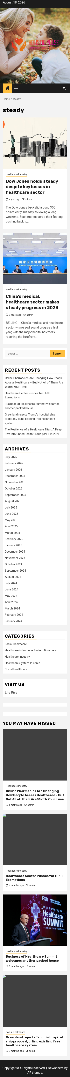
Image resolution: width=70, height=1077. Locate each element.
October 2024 (13, 564)
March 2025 (12, 533)
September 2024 (15, 570)
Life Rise (11, 692)
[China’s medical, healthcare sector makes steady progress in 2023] (35, 258)
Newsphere (56, 1068)
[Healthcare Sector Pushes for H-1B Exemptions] (35, 839)
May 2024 (11, 596)
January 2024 (13, 621)
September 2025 (15, 495)
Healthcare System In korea (22, 663)
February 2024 (14, 614)
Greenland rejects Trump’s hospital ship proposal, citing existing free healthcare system (30, 419)
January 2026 (13, 469)
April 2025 (11, 526)
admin (28, 199)
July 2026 (11, 457)
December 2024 (15, 551)
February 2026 (14, 463)
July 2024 (11, 583)
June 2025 (11, 513)
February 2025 (14, 539)
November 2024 (15, 558)
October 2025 (13, 488)
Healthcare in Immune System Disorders (30, 650)
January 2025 (13, 545)
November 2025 (15, 482)
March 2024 (12, 608)
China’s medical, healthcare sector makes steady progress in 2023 (32, 302)
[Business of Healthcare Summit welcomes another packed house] (35, 920)
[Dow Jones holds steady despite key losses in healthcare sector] (35, 143)
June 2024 (11, 589)
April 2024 (11, 602)
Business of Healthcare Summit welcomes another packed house (32, 958)
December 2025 (15, 476)
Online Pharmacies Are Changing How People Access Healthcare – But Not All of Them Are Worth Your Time (34, 382)
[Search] (64, 88)
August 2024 (13, 577)
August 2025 (13, 501)
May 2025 (11, 520)
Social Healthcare (16, 669)
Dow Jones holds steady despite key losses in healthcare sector (32, 187)
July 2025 (11, 507)
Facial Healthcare (16, 644)
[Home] (7, 88)
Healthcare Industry (16, 174)
